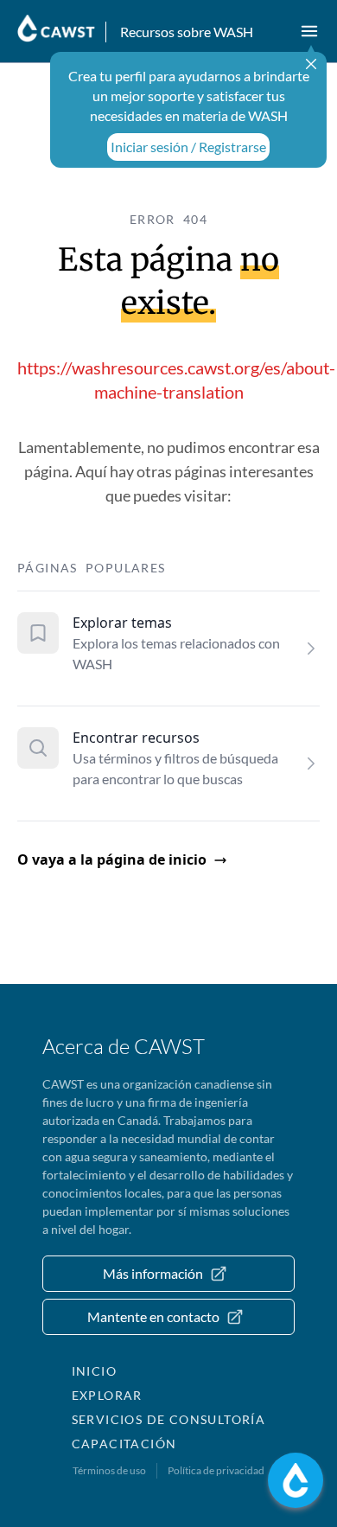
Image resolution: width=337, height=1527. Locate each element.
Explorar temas (122, 622)
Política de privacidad (216, 1470)
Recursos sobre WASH (186, 31)
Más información (153, 1273)
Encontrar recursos (136, 737)
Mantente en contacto (153, 1316)
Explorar (107, 1395)
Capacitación (124, 1443)
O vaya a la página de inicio (112, 859)
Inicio (94, 1371)
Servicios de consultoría (169, 1419)
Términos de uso (109, 1470)
